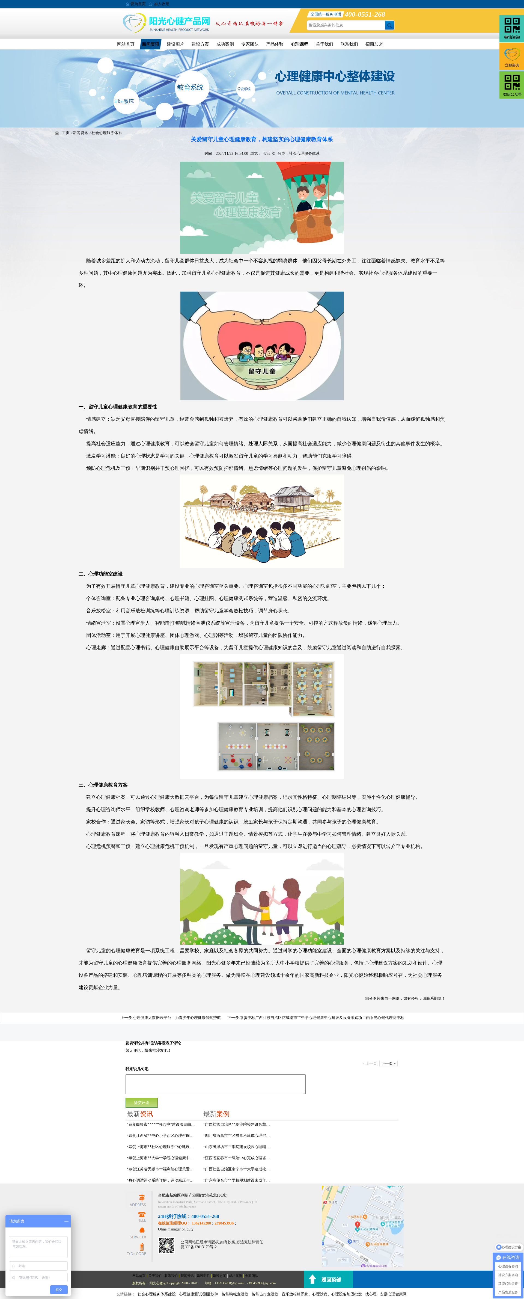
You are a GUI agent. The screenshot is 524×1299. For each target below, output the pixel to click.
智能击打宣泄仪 (265, 1294)
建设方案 (200, 44)
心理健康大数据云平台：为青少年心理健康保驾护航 (177, 1018)
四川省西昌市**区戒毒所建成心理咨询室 (239, 1136)
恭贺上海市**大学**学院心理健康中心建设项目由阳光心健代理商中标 (163, 1158)
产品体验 (275, 44)
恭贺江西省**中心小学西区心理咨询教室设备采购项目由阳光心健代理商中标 (163, 1136)
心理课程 (299, 44)
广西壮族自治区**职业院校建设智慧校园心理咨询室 (239, 1124)
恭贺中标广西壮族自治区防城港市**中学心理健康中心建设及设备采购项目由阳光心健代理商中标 (322, 1018)
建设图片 (175, 44)
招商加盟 (374, 44)
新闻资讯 (150, 44)
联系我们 (349, 44)
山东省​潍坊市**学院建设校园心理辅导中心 (239, 1147)
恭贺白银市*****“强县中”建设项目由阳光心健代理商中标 (163, 1124)
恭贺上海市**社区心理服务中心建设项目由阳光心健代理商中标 (163, 1147)
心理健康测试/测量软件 (198, 1294)
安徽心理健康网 (393, 1294)
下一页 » (388, 1063)
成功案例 (225, 44)
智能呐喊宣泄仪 (235, 1294)
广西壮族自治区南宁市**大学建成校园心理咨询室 (239, 1169)
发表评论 (133, 1043)
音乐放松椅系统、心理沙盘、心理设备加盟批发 (322, 1294)
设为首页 (138, 4)
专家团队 (250, 44)
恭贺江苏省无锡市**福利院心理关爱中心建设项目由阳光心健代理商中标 (163, 1169)
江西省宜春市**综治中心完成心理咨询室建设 (239, 1158)
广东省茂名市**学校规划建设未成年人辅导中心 (239, 1180)
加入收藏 (161, 4)
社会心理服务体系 (106, 133)
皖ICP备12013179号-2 (199, 1247)
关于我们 (324, 44)
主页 (66, 133)
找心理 (371, 1294)
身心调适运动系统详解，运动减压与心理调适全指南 (163, 1180)
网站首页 (126, 44)
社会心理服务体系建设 (157, 1294)
